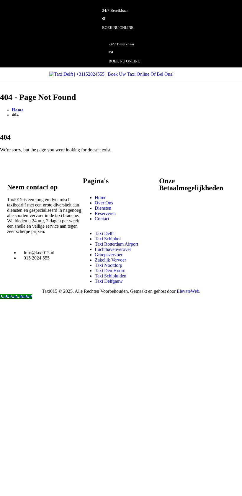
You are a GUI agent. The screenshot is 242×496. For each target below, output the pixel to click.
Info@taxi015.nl (39, 252)
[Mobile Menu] (187, 74)
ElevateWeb (188, 291)
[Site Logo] (111, 74)
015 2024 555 (37, 257)
